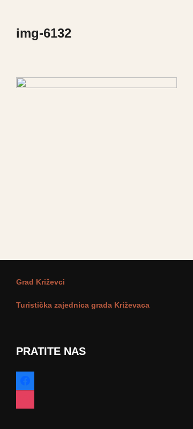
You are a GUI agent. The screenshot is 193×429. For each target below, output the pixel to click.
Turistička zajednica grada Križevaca (83, 305)
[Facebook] (25, 378)
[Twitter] (25, 397)
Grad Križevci (40, 282)
